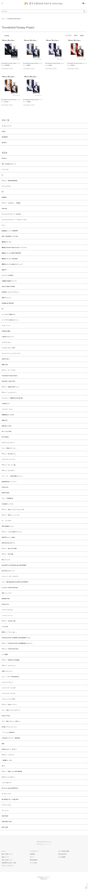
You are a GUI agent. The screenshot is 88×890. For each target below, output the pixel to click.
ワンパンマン (5, 810)
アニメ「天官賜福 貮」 (8, 498)
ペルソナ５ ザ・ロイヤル (8, 693)
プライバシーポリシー (8, 865)
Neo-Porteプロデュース (8, 571)
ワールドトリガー (6, 805)
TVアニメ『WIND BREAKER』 (10, 180)
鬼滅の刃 (4, 270)
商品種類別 (5, 137)
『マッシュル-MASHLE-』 (9, 732)
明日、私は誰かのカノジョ (9, 164)
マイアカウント (34, 851)
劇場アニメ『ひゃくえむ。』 (9, 632)
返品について (5, 857)
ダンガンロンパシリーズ (8, 459)
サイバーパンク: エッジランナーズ (11, 353)
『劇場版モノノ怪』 (7, 760)
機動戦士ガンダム (6, 242)
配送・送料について (7, 854)
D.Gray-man (5, 487)
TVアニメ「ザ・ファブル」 (9, 370)
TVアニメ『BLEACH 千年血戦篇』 (11, 660)
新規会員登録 (33, 860)
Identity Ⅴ (4, 158)
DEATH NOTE (5, 493)
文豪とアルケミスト (7, 671)
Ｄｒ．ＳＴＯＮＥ (6, 520)
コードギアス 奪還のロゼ (8, 314)
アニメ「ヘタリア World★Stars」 (11, 676)
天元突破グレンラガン (8, 504)
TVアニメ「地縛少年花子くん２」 (11, 387)
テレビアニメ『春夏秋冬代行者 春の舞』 (13, 398)
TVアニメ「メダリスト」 (8, 755)
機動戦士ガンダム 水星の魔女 (10, 258)
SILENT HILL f (6, 359)
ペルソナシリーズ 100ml (8, 699)
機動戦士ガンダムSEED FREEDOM (11, 253)
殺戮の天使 (5, 364)
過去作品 (4, 142)
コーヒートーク (6, 325)
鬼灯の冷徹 (5, 827)
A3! (3, 192)
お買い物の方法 (62, 854)
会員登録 (32, 854)
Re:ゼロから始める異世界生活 (10, 788)
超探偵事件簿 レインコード (9, 481)
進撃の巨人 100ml (6, 426)
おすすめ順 (68, 35)
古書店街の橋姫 (6, 331)
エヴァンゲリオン (6, 186)
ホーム (3, 18)
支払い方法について (7, 860)
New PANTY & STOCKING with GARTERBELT (14, 565)
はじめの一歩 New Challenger (10, 587)
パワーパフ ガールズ (7, 610)
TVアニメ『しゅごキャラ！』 (10, 392)
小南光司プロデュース (8, 336)
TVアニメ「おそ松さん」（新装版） (11, 203)
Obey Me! (4, 208)
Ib (2, 175)
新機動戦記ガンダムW (8, 414)
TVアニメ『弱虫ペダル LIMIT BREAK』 (12, 771)
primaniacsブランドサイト (44, 877)
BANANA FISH (6, 598)
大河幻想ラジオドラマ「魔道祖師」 (11, 738)
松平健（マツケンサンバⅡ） (9, 727)
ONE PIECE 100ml (7, 821)
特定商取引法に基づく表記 (9, 863)
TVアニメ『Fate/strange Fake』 (10, 649)
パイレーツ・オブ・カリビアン (10, 576)
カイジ (3, 225)
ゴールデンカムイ (6, 342)
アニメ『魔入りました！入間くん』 (11, 721)
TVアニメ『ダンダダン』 (8, 470)
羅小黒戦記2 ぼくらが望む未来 (10, 799)
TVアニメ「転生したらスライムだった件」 (13, 509)
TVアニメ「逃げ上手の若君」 (10, 548)
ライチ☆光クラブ (6, 782)
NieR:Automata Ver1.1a (8, 543)
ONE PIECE (5, 816)
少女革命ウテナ (6, 403)
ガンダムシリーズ (6, 126)
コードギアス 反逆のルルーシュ (10, 320)
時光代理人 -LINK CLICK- (8, 381)
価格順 (76, 35)
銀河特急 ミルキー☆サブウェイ (10, 292)
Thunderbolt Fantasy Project (13, 18)
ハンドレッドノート (7, 615)
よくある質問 (61, 857)
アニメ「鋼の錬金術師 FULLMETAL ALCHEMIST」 (15, 582)
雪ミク (3, 766)
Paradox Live (5, 604)
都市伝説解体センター (8, 526)
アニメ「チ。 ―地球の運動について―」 (13, 476)
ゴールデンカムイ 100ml (8, 348)
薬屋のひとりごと (6, 297)
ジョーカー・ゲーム (7, 409)
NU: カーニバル (6, 559)
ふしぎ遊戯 (5, 654)
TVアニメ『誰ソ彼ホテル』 (9, 454)
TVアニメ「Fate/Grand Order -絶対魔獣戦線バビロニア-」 (18, 643)
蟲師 (3, 743)
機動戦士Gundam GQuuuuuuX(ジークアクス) (14, 247)
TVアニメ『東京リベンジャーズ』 (11, 515)
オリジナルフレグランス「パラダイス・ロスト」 (15, 219)
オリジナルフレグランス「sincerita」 (12, 214)
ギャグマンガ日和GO (7, 275)
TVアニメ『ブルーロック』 (9, 665)
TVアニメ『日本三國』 (8, 554)
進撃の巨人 (5, 420)
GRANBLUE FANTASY (8, 303)
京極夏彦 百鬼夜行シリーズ (9, 281)
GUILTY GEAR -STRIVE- (8, 286)
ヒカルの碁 (5, 626)
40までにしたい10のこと (8, 777)
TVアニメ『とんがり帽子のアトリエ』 (12, 532)
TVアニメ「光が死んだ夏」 (9, 621)
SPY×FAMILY (5, 437)
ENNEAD (4, 197)
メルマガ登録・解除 (63, 851)
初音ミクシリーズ (6, 593)
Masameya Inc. (44, 878)
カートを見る (33, 863)
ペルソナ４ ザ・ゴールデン (9, 688)
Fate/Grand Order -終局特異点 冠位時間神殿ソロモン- (16, 637)
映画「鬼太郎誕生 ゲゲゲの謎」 (10, 236)
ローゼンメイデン (6, 794)
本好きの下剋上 (6, 715)
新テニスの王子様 (6, 431)
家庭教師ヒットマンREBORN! (10, 231)
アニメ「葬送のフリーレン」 (9, 448)
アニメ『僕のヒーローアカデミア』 (11, 710)
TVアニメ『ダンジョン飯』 (9, 465)
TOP (86, 887)
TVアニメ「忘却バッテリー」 (10, 704)
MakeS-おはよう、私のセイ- (9, 749)
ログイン (32, 857)
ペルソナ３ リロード (7, 682)
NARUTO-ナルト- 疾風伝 (8, 537)
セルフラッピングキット (8, 442)
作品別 (3, 131)
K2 (2, 309)
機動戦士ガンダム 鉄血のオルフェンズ (12, 264)
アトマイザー (5, 169)
